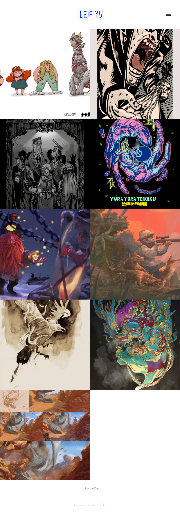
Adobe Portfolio (97, 504)
